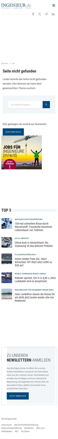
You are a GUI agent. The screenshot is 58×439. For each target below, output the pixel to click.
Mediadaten (6, 431)
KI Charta (25, 431)
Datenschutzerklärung (11, 428)
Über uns (40, 428)
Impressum (6, 424)
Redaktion (29, 428)
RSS (16, 431)
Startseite (4, 63)
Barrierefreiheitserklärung (26, 424)
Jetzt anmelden (17, 396)
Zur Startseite (13, 132)
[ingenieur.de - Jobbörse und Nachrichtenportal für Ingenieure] (16, 5)
